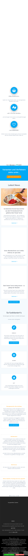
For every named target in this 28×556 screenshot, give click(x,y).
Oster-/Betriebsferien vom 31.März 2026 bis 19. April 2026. (14, 251)
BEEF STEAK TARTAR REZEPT (14, 176)
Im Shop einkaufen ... (6, 83)
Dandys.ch (5, 2)
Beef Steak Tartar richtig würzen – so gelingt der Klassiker (14, 286)
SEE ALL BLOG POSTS (14, 301)
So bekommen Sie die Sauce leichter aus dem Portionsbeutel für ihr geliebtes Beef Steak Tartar (14, 211)
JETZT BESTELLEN (14, 342)
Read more (14, 223)
